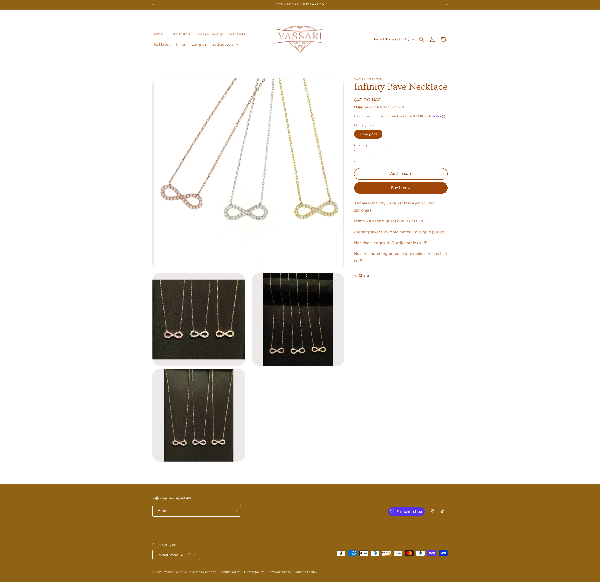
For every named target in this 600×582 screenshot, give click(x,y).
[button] (421, 39)
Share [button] (364, 276)
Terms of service (279, 572)
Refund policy (230, 572)
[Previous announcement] (154, 4)
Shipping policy (306, 572)
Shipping (361, 107)
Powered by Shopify (202, 572)
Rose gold (368, 134)
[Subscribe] (235, 510)
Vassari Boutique (176, 572)
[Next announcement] (446, 4)
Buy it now (401, 188)
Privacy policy (254, 572)
